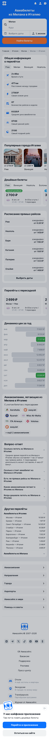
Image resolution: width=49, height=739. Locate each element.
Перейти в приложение (24, 724)
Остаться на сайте (24, 733)
